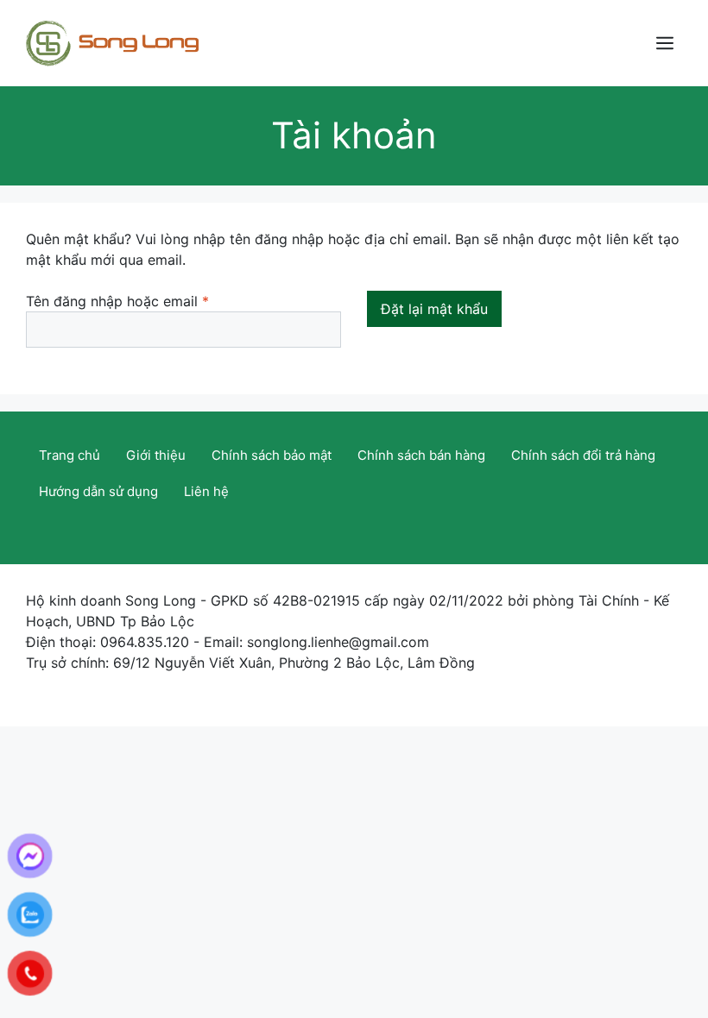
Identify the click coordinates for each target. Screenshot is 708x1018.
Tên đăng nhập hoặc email (133, 301)
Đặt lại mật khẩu (434, 308)
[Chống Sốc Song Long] (112, 41)
